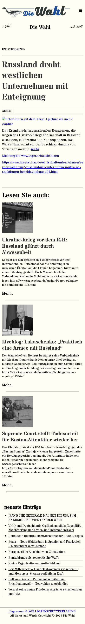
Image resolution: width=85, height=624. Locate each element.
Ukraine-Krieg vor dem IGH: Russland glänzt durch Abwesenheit (34, 246)
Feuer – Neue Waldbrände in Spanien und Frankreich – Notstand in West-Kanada (44, 544)
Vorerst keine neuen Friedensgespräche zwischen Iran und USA (45, 591)
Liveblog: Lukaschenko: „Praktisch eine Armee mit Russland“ (42, 345)
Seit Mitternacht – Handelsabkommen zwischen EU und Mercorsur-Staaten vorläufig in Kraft (43, 571)
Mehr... (7, 293)
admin (6, 111)
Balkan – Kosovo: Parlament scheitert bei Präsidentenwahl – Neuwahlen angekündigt (38, 581)
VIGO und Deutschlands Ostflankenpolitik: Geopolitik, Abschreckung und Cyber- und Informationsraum (44, 528)
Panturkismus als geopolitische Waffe (33, 558)
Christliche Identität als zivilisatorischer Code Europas (45, 536)
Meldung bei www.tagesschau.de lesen (30, 156)
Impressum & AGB (21, 612)
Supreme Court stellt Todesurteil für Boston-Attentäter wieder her (40, 436)
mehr (35, 149)
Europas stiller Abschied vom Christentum (36, 552)
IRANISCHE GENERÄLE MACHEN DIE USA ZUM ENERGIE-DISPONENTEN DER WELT (42, 518)
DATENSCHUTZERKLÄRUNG (56, 612)
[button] (80, 10)
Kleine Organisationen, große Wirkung (34, 563)
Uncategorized (13, 49)
